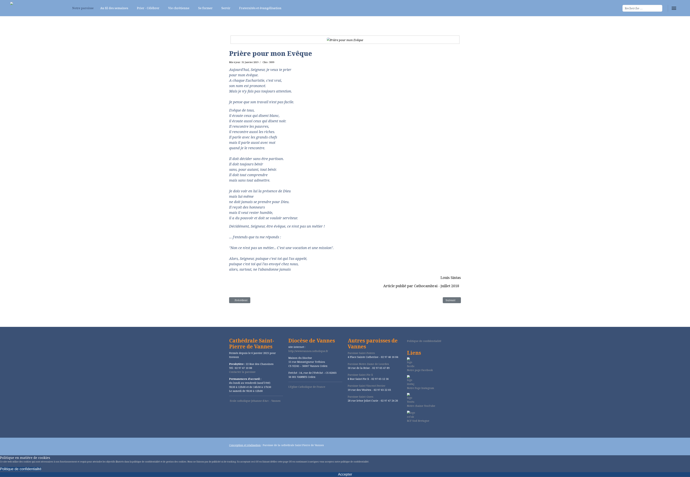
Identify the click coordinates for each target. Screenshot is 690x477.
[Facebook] (408, 430)
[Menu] (674, 8)
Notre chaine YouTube (421, 405)
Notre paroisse (83, 8)
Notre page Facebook (420, 370)
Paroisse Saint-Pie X (360, 374)
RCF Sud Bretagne (418, 420)
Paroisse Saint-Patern (361, 353)
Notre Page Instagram (420, 388)
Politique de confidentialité (424, 341)
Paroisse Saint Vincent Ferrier (366, 385)
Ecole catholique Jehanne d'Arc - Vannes (255, 400)
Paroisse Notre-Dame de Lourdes (368, 364)
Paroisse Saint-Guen (360, 396)
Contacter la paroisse (242, 372)
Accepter (345, 474)
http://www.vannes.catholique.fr (308, 351)
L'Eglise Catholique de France (306, 386)
